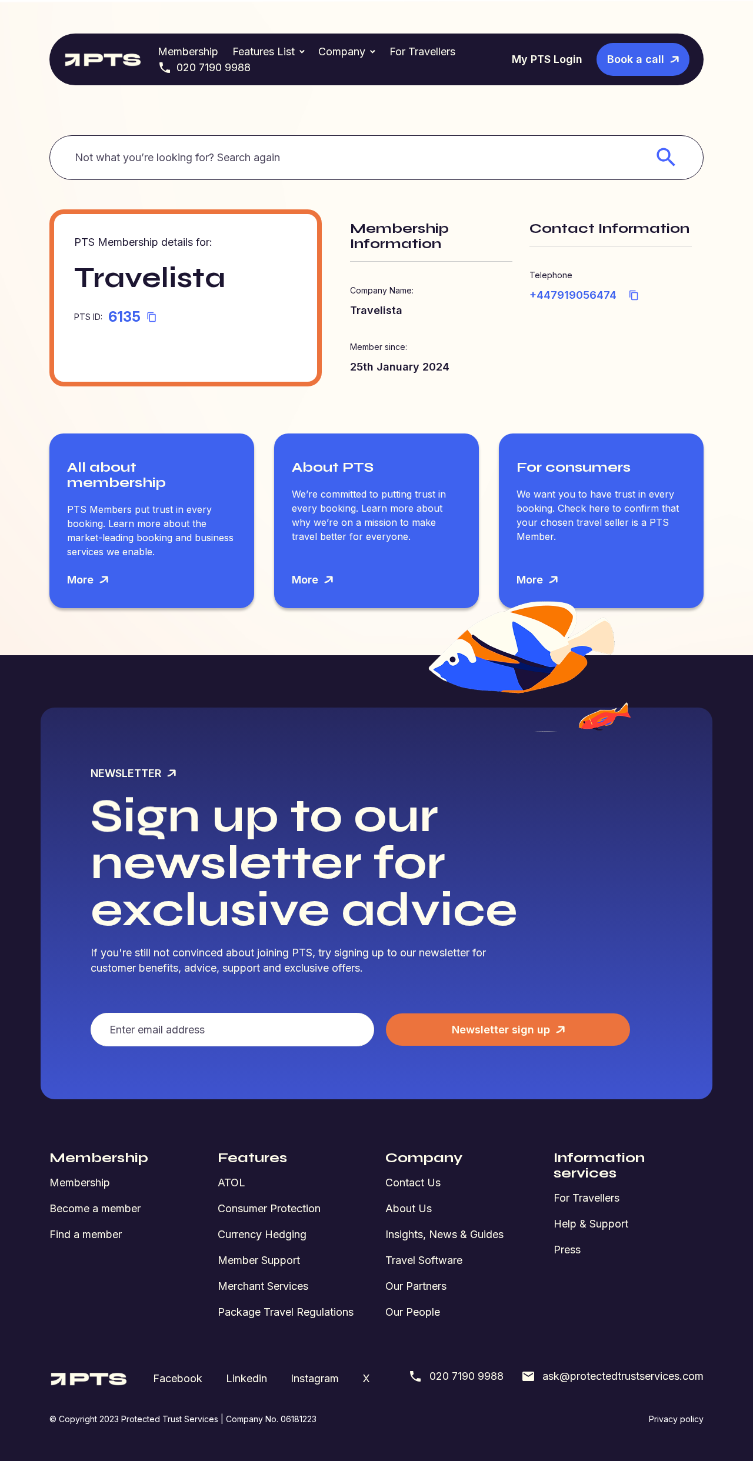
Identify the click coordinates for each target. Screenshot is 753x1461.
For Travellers (422, 51)
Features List (263, 51)
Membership (188, 51)
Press (567, 1249)
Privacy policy (676, 1419)
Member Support (259, 1260)
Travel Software (423, 1260)
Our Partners (416, 1286)
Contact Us (413, 1182)
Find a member (85, 1234)
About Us (408, 1208)
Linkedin (246, 1378)
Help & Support (591, 1224)
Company (341, 51)
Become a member (95, 1208)
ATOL (231, 1182)
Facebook (177, 1378)
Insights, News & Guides (444, 1234)
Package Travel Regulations (286, 1312)
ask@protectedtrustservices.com (623, 1376)
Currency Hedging (262, 1234)
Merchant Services (263, 1286)
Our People (412, 1312)
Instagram (315, 1378)
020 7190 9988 (213, 67)
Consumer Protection (269, 1208)
